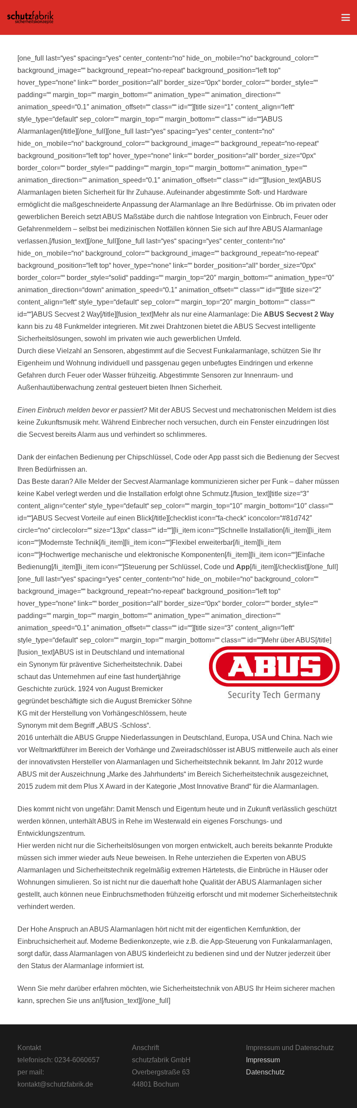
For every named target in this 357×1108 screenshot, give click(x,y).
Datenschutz (265, 1072)
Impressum (263, 1060)
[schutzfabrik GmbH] (30, 17)
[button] (346, 17)
